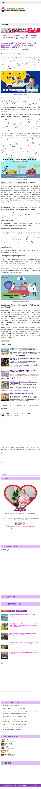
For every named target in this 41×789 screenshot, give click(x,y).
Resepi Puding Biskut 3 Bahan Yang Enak (13, 708)
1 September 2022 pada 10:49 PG (20, 413)
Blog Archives (21, 610)
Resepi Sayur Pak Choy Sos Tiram (11, 729)
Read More (22, 355)
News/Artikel (33, 35)
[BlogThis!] (4, 341)
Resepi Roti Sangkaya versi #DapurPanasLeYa (15, 713)
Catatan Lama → (34, 405)
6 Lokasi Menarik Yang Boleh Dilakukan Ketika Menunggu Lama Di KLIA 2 (22, 634)
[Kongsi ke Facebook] (8, 341)
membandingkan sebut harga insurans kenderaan (19, 200)
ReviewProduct (6, 37)
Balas (7, 418)
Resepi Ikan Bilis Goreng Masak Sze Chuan (14, 721)
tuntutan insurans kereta (33, 270)
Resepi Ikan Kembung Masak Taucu (12, 719)
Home (3, 35)
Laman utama (21, 405)
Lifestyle (25, 35)
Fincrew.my (36, 331)
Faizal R (6, 747)
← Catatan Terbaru (7, 405)
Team (12, 610)
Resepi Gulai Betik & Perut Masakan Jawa (14, 716)
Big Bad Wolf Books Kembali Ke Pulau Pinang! (22, 393)
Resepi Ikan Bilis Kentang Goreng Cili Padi (14, 724)
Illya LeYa (5, 49)
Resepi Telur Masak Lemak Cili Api (12, 705)
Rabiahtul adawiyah (9, 754)
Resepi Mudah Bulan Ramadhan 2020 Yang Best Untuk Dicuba (20, 711)
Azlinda (8, 413)
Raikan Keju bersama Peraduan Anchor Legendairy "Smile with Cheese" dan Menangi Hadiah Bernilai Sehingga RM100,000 (23, 625)
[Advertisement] (20, 573)
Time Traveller (8, 743)
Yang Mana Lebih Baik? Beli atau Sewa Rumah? (22, 348)
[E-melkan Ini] (2, 341)
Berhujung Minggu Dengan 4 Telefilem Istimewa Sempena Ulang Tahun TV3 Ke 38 (23, 370)
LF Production (33, 785)
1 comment (26, 49)
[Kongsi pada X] (6, 341)
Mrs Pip (6, 750)
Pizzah (6, 740)
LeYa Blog (17, 785)
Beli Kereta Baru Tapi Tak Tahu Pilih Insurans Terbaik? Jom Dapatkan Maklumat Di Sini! (18, 45)
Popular (5, 610)
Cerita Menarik (18, 35)
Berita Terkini (10, 35)
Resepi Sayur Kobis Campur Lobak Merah (14, 727)
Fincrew (8, 333)
